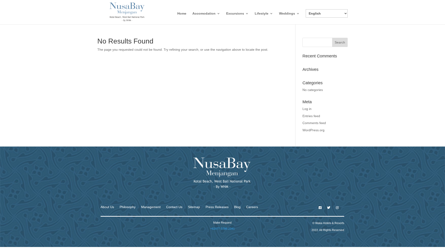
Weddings (287, 13)
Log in (307, 109)
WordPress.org (313, 130)
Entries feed (311, 116)
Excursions (235, 13)
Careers (252, 207)
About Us (107, 207)
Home (181, 13)
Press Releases (217, 207)
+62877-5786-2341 (222, 228)
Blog (237, 207)
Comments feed (314, 123)
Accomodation (204, 13)
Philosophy (128, 207)
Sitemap (194, 207)
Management (151, 207)
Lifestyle (261, 13)
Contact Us (174, 207)
